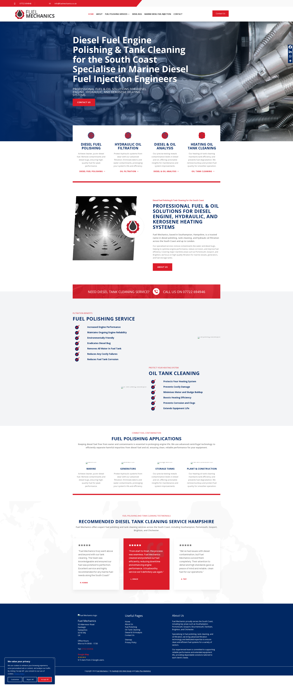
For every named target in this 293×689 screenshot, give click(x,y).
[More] (290, 60)
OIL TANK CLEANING (202, 171)
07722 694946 (25, 3)
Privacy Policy (19, 674)
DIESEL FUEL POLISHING (91, 171)
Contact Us (220, 13)
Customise (15, 679)
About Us (129, 624)
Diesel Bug (137, 14)
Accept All (44, 679)
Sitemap (128, 639)
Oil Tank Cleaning (132, 629)
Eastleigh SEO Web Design (122, 671)
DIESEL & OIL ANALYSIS (165, 171)
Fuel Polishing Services (116, 14)
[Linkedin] (290, 51)
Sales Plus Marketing (143, 671)
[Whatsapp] (290, 56)
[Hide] (292, 65)
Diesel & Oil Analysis (133, 632)
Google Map (83, 654)
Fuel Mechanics (102, 671)
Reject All (30, 679)
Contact (178, 14)
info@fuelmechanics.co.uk (65, 3)
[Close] (53, 658)
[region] (30, 671)
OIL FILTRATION (128, 171)
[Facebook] (290, 47)
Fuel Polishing (131, 627)
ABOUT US (162, 267)
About (99, 14)
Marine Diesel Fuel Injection (157, 14)
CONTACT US (84, 102)
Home (91, 14)
